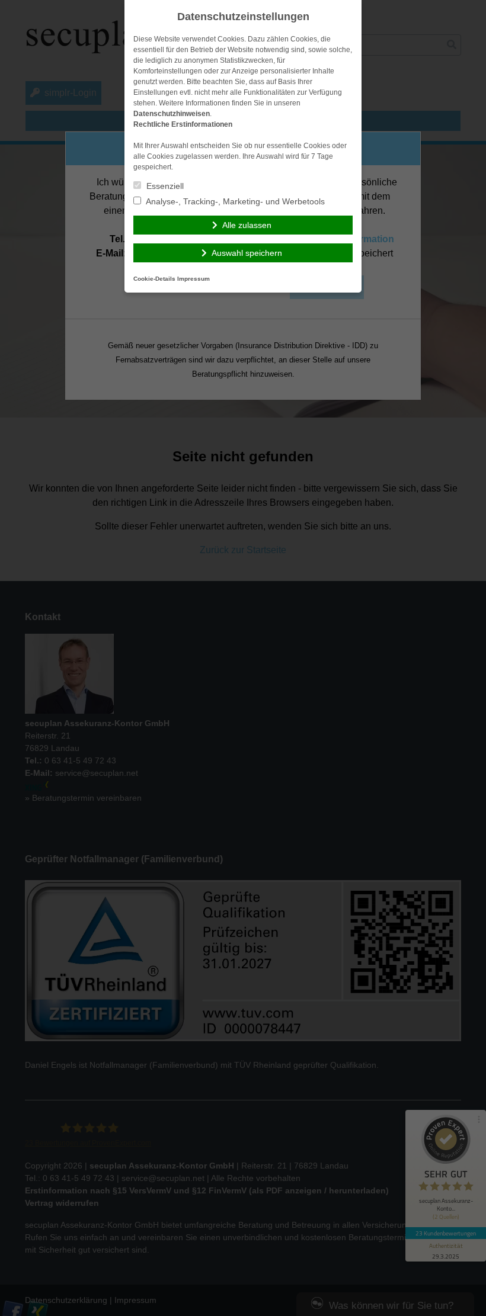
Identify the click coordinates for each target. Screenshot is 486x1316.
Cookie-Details (154, 278)
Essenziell (164, 186)
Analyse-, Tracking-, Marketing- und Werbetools (234, 201)
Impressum (193, 278)
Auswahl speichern (247, 253)
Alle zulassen (246, 225)
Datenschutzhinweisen (171, 114)
